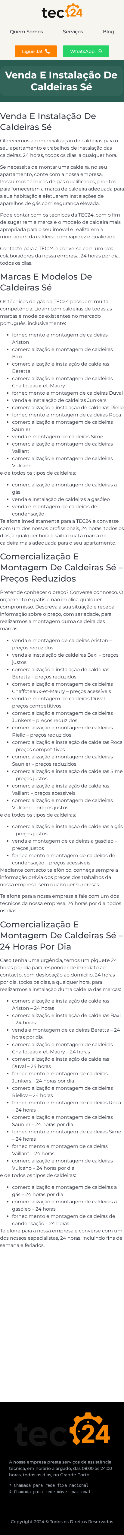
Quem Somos (26, 32)
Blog (108, 32)
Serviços (73, 32)
